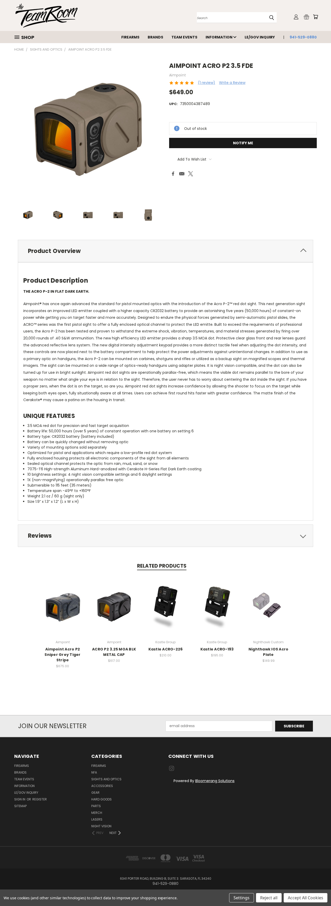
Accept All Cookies (305, 898)
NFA (94, 772)
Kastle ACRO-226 (165, 649)
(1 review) (206, 82)
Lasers (96, 819)
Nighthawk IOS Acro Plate (269, 652)
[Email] (181, 173)
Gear (95, 792)
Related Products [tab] (161, 565)
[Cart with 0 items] (315, 16)
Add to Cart (268, 610)
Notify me (243, 143)
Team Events (184, 37)
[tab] (165, 251)
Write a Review (232, 82)
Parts (96, 806)
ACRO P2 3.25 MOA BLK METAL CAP (114, 652)
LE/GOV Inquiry (260, 37)
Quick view (62, 600)
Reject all (268, 898)
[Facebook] (173, 173)
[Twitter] (190, 173)
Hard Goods (101, 799)
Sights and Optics (106, 779)
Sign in (20, 799)
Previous (317, 890)
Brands (155, 37)
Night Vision (101, 826)
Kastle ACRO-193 (217, 649)
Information (219, 37)
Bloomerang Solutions (215, 780)
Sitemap (20, 806)
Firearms (130, 37)
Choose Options (165, 610)
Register (39, 799)
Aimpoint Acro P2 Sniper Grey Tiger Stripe (62, 655)
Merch (96, 812)
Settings (242, 898)
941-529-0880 (303, 37)
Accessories (102, 786)
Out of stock (62, 610)
